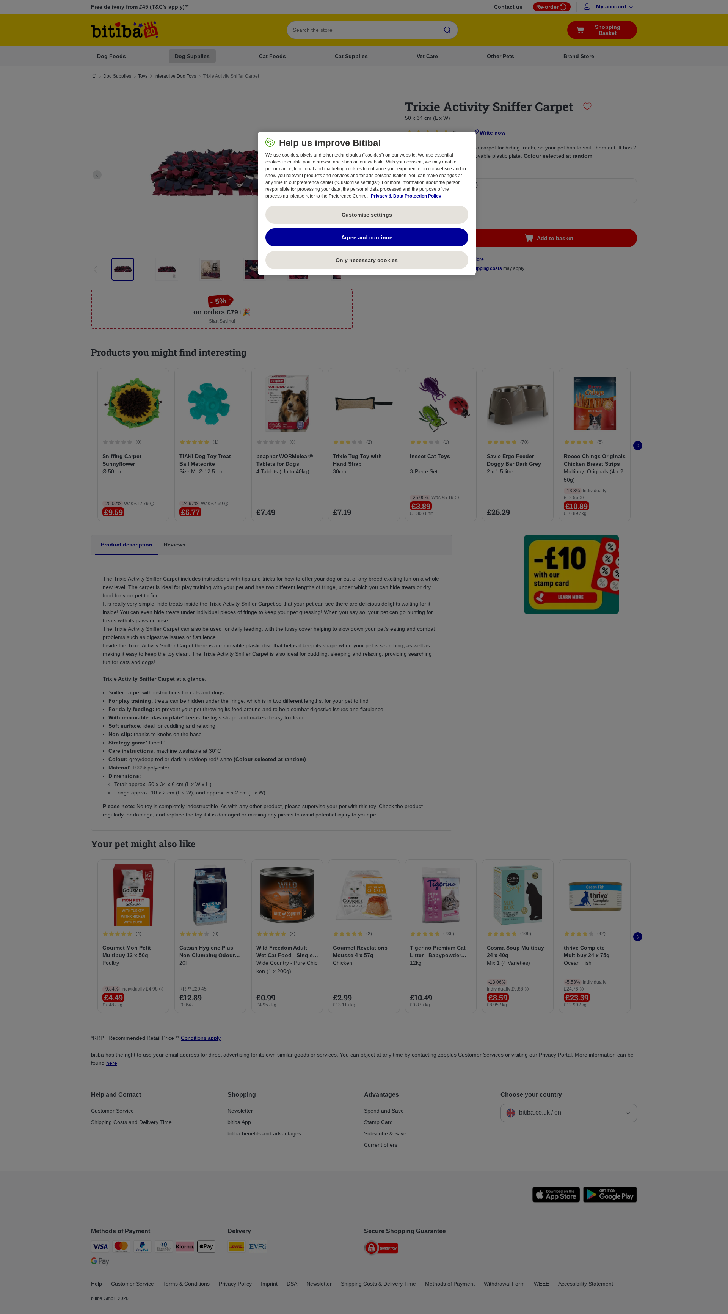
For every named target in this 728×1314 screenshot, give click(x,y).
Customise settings (367, 215)
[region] (367, 204)
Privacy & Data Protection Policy (406, 196)
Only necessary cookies (367, 260)
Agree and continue (366, 237)
